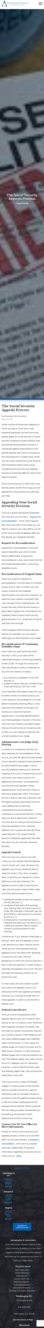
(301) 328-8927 (8, 1199)
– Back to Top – (22, 1168)
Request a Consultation (22, 1227)
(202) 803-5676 (8, 1183)
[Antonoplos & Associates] (15, 4)
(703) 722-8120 (8, 1215)
